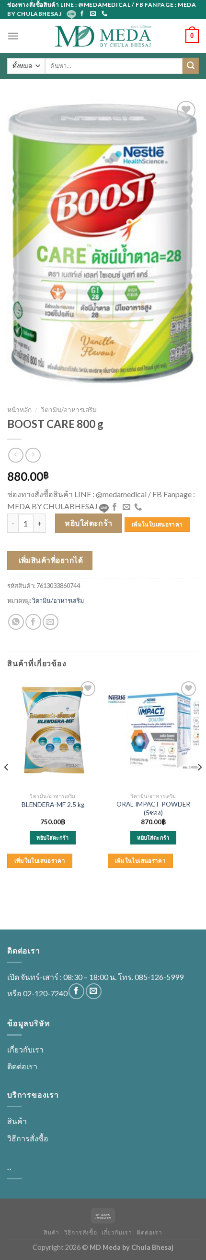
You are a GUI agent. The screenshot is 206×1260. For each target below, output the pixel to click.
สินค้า (17, 1120)
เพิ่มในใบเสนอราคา (157, 524)
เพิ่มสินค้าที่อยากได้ (51, 560)
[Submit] (191, 66)
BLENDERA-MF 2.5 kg (53, 804)
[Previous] (6, 786)
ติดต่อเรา (22, 1066)
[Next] (199, 786)
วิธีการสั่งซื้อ (27, 1138)
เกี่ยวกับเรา (25, 1049)
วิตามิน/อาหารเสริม (69, 410)
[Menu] (13, 36)
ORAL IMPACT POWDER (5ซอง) (153, 808)
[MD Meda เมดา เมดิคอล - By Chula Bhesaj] (103, 36)
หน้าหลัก (19, 410)
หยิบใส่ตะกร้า (89, 522)
